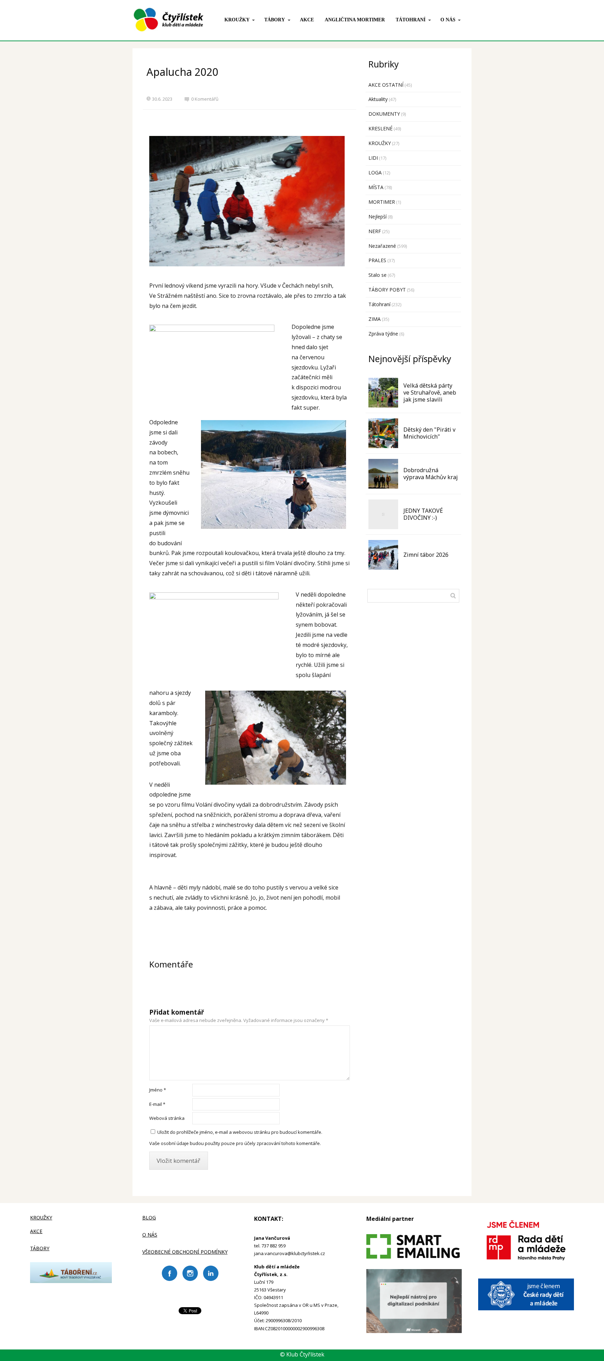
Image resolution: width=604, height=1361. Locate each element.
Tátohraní (379, 304)
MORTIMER (381, 202)
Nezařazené (382, 246)
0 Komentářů (204, 99)
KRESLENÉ (380, 128)
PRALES (377, 260)
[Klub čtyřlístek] (168, 20)
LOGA (375, 172)
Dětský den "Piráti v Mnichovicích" (429, 433)
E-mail (157, 1104)
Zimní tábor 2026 (425, 555)
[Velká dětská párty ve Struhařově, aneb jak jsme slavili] (383, 393)
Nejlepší (377, 216)
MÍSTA (375, 187)
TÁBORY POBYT (387, 289)
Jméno (157, 1090)
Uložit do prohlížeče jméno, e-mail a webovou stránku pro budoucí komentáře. (239, 1132)
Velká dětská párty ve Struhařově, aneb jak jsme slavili (429, 392)
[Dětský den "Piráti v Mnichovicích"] (383, 433)
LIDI (373, 157)
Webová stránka (167, 1118)
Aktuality (378, 99)
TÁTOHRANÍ (410, 19)
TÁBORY (274, 19)
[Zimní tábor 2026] (383, 555)
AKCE (307, 19)
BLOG (149, 1217)
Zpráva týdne (383, 333)
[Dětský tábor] (71, 1281)
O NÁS (447, 19)
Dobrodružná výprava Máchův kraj (430, 473)
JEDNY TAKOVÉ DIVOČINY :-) (423, 514)
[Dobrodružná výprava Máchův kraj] (383, 474)
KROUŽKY (237, 19)
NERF (374, 231)
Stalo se (377, 275)
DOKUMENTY (384, 113)
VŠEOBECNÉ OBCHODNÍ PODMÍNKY (185, 1251)
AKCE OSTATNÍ (385, 84)
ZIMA (374, 319)
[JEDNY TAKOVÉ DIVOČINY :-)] (383, 514)
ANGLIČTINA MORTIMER (355, 19)
